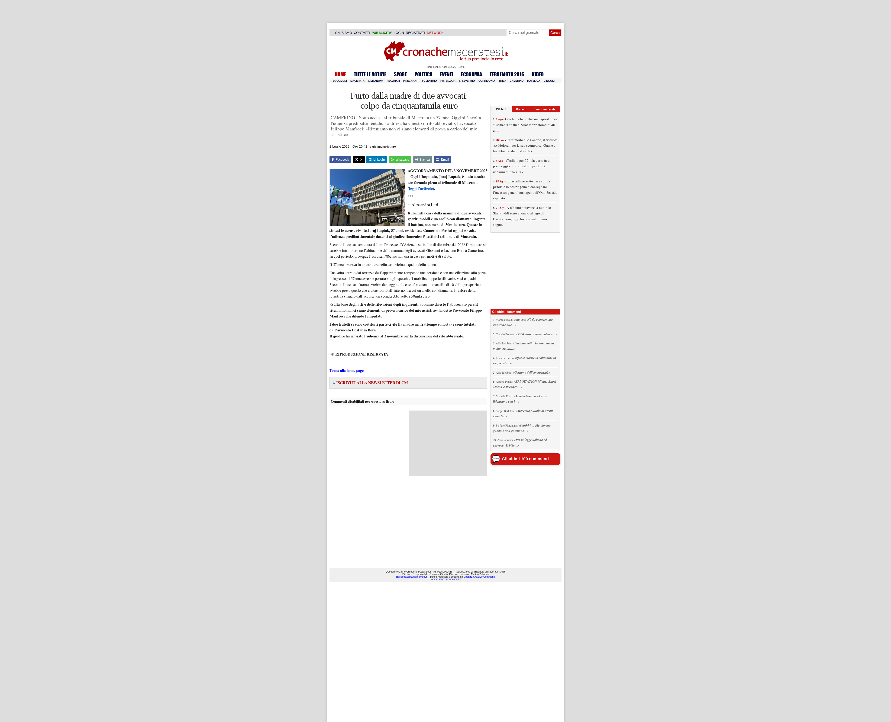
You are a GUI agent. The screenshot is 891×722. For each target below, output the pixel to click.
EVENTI (446, 74)
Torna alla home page (346, 370)
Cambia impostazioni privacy (445, 579)
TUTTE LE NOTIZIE (370, 74)
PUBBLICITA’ (382, 33)
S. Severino (467, 80)
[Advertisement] (448, 443)
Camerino (517, 80)
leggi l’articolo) (421, 188)
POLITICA (423, 74)
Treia (502, 80)
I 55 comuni (339, 80)
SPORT (400, 74)
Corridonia (486, 80)
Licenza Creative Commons (479, 576)
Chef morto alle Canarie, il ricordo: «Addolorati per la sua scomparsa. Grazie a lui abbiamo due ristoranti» (525, 145)
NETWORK (435, 33)
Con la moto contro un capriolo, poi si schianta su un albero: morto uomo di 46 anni (525, 125)
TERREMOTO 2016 (507, 74)
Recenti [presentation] (521, 109)
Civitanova (375, 80)
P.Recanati (410, 80)
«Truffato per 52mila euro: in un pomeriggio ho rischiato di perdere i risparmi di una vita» (522, 166)
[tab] (501, 109)
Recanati (393, 80)
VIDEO (538, 74)
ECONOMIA (471, 74)
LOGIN (399, 33)
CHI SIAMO (343, 33)
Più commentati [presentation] (544, 109)
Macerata (357, 80)
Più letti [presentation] (501, 109)
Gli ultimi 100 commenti (525, 459)
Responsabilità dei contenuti (411, 576)
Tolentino (429, 80)
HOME (340, 74)
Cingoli (549, 80)
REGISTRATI (415, 33)
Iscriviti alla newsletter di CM (370, 382)
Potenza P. (447, 80)
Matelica (533, 80)
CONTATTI (362, 33)
